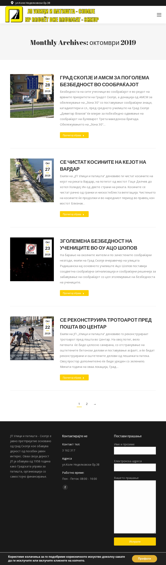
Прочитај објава (72, 135)
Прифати (144, 559)
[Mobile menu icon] (159, 15)
